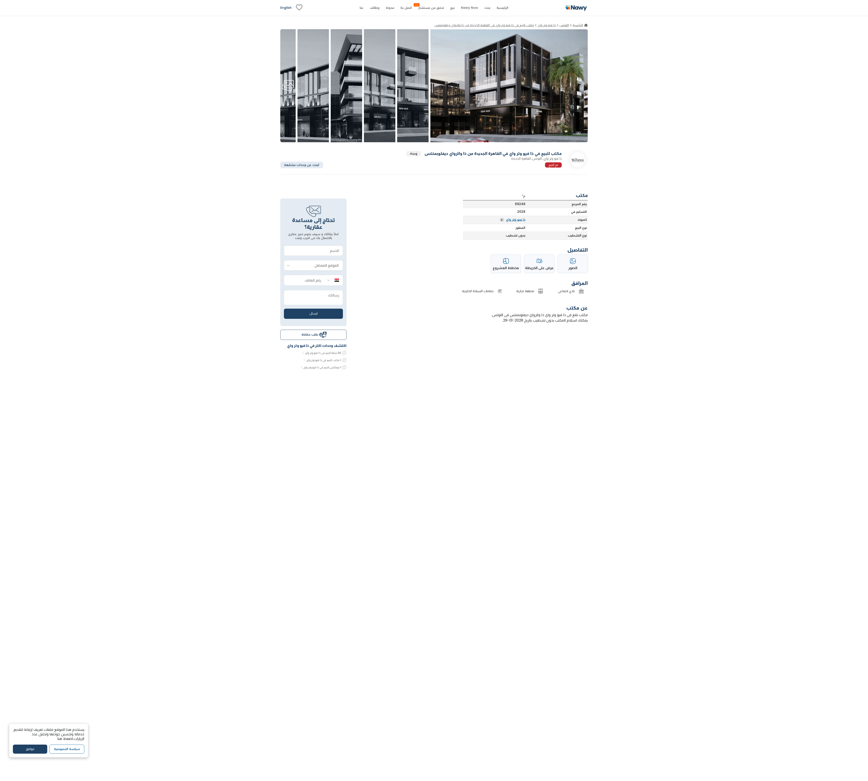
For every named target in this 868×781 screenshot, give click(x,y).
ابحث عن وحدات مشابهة (301, 164)
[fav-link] (299, 7)
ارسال (313, 313)
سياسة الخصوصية (67, 749)
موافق (30, 749)
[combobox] (318, 265)
